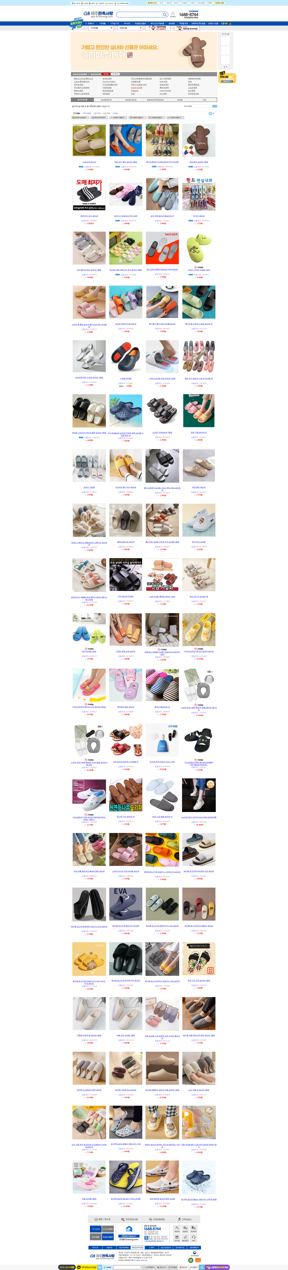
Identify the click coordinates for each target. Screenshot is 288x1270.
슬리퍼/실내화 (96, 74)
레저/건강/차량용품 (80, 74)
